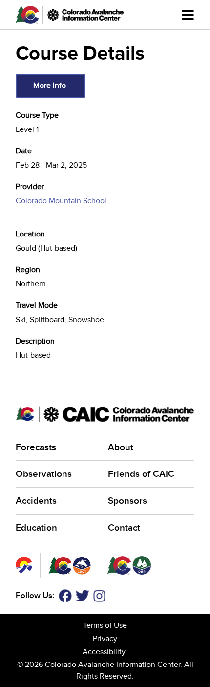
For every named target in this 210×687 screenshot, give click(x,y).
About (120, 447)
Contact (124, 528)
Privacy (105, 639)
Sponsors (127, 501)
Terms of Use (105, 625)
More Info (49, 85)
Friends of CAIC (141, 474)
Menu (188, 20)
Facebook (65, 595)
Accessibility (104, 652)
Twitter (82, 595)
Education (36, 528)
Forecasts (36, 447)
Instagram (99, 595)
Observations (44, 474)
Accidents (36, 501)
